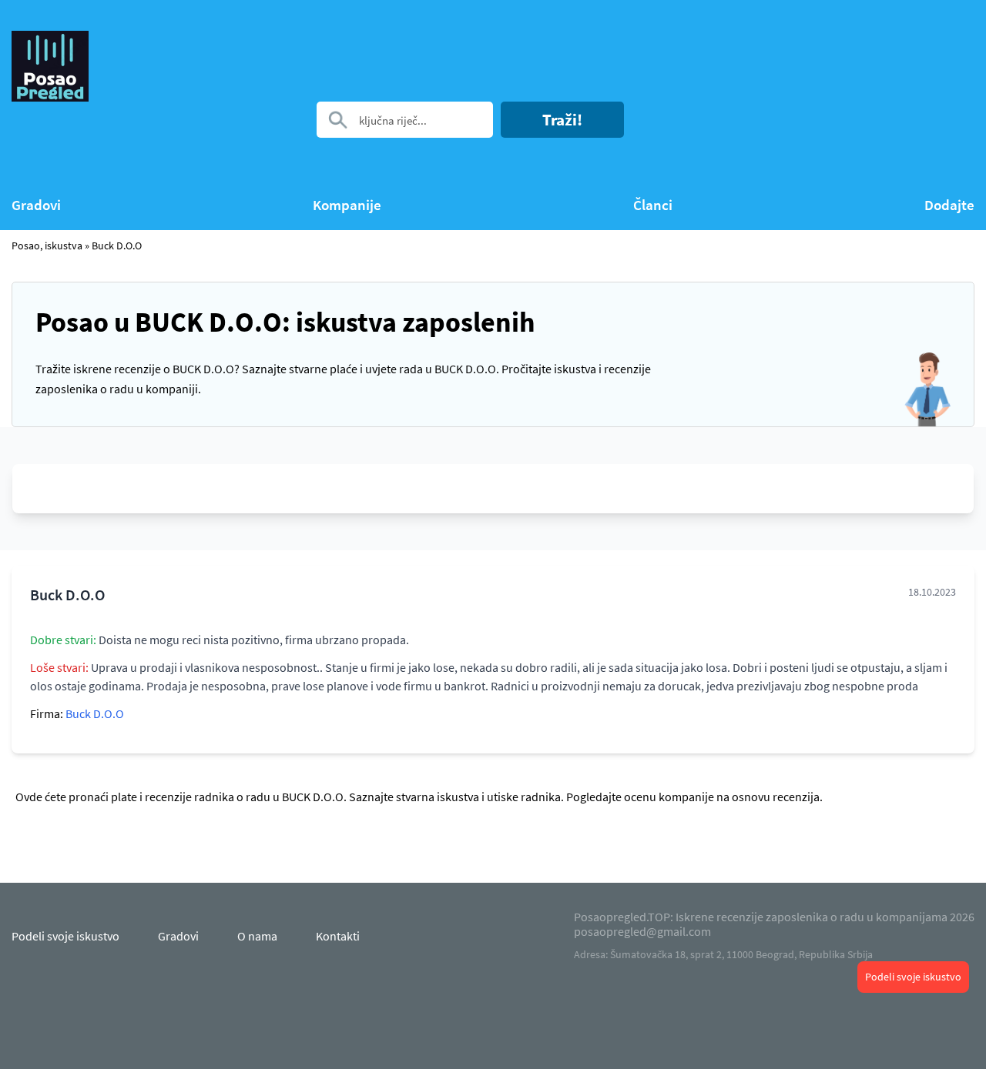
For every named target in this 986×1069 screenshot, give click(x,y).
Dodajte (949, 205)
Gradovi (36, 205)
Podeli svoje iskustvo (913, 977)
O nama (257, 936)
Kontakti (338, 936)
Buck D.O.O (117, 245)
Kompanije (347, 205)
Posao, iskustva (47, 245)
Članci (652, 205)
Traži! (562, 119)
